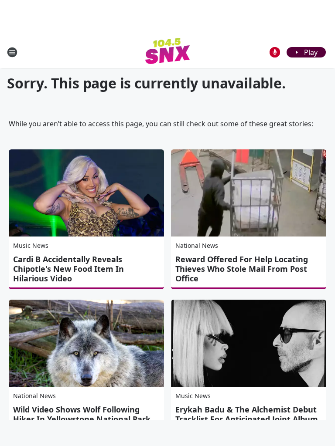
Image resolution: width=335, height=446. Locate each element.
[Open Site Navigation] (12, 52)
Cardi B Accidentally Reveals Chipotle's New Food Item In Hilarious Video (68, 268)
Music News (30, 245)
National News (196, 245)
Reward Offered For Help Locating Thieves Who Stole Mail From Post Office (241, 268)
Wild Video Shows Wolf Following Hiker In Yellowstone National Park (81, 414)
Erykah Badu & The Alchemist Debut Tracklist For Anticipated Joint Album (246, 414)
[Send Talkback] (275, 52)
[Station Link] (167, 52)
